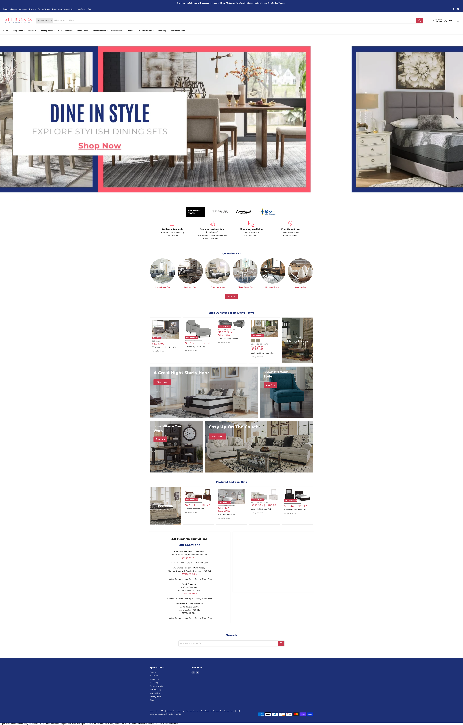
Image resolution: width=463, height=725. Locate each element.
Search (5, 9)
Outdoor (131, 30)
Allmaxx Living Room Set (229, 338)
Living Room (17, 30)
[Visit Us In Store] (290, 230)
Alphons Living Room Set (262, 353)
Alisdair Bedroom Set (194, 508)
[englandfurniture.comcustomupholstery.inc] (243, 212)
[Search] (419, 20)
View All (231, 296)
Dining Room (47, 30)
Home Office (83, 30)
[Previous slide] (6, 118)
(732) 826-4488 (189, 574)
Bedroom (32, 30)
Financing (32, 9)
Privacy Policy (80, 9)
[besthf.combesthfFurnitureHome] (267, 212)
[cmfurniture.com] (219, 212)
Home (5, 30)
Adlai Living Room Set (195, 346)
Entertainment (99, 30)
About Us (13, 9)
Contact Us (23, 9)
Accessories (116, 30)
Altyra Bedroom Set (227, 514)
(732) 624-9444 (189, 557)
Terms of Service (44, 9)
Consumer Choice (177, 30)
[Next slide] (456, 118)
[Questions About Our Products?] (212, 230)
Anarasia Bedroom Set (261, 509)
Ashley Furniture (158, 351)
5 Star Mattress (65, 30)
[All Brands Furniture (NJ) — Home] (18, 20)
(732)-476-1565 (189, 593)
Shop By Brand (146, 30)
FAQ (89, 9)
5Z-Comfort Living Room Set (164, 347)
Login (450, 20)
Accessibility (68, 9)
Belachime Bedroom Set (295, 509)
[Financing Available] (251, 230)
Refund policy (57, 9)
